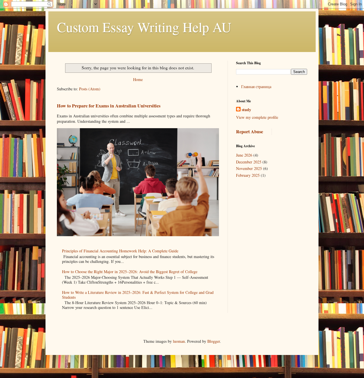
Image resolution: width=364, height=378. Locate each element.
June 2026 (244, 155)
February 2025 (248, 175)
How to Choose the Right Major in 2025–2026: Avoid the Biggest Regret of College (129, 271)
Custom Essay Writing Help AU (144, 27)
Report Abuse (249, 131)
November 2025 (249, 168)
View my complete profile (257, 117)
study (246, 110)
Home (138, 79)
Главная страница (256, 86)
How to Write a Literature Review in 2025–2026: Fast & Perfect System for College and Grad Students (138, 295)
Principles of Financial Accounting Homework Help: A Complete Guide (120, 251)
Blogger (213, 341)
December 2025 (248, 162)
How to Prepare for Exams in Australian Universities (108, 105)
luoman (179, 341)
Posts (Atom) (89, 89)
